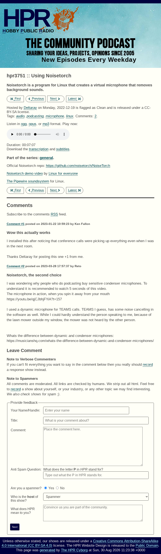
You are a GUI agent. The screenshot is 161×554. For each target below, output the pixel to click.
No (62, 488)
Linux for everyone (63, 173)
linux (69, 116)
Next (53, 98)
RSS (54, 214)
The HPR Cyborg (74, 550)
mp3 (46, 124)
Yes (51, 488)
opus (32, 124)
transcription (38, 149)
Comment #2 (16, 266)
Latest (72, 98)
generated (47, 550)
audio (20, 116)
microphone (55, 116)
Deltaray (30, 108)
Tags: (11, 116)
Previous (38, 98)
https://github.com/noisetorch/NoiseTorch (78, 166)
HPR (26, 18)
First (18, 98)
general (46, 158)
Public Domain (147, 545)
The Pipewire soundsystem (28, 181)
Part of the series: (23, 158)
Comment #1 (16, 224)
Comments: (85, 116)
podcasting (35, 116)
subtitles (62, 149)
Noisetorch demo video (25, 173)
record (148, 365)
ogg (24, 124)
